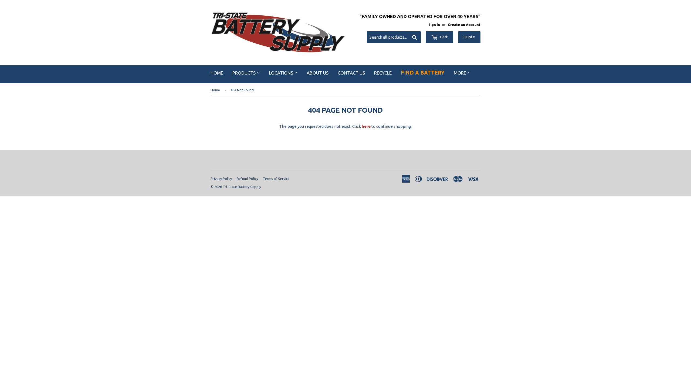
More (460, 72)
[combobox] (394, 37)
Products (244, 72)
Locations (281, 72)
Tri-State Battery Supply (242, 187)
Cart (443, 37)
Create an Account (464, 24)
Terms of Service (276, 178)
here (366, 126)
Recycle (383, 72)
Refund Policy (247, 178)
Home (217, 72)
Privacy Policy (221, 178)
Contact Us (351, 72)
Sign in (434, 24)
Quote (469, 37)
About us (317, 72)
